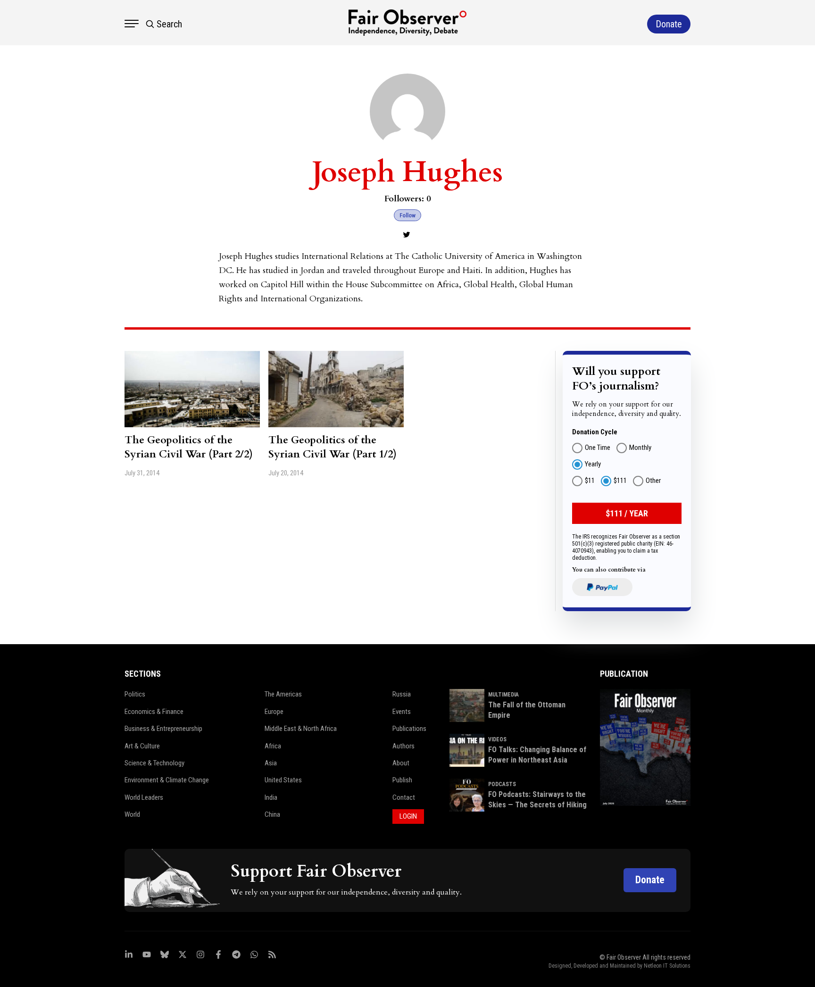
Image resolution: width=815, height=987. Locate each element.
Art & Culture (142, 746)
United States (283, 780)
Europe (274, 711)
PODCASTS (502, 784)
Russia (401, 694)
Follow (407, 215)
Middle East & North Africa (301, 728)
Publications (409, 728)
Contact (403, 797)
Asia (271, 763)
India (271, 797)
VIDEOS (497, 739)
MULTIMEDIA (503, 694)
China (272, 814)
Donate (650, 880)
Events (401, 711)
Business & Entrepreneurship (163, 728)
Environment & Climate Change (167, 780)
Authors (403, 746)
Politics (135, 694)
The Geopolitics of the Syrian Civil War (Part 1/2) (332, 447)
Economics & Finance (154, 711)
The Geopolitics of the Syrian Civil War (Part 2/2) (189, 447)
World (132, 814)
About (400, 763)
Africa (273, 746)
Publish (402, 780)
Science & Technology (154, 763)
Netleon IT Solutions (667, 965)
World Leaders (144, 797)
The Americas (283, 694)
